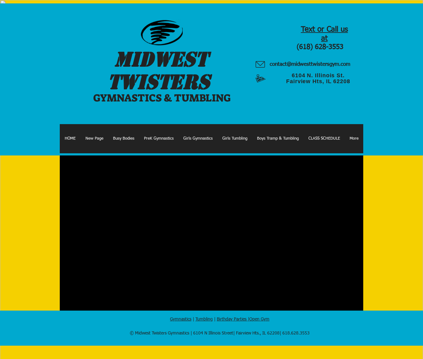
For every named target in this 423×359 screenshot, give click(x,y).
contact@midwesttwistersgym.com (310, 64)
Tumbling (204, 319)
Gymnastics (180, 319)
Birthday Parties (232, 319)
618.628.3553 (296, 333)
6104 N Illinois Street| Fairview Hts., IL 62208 (236, 333)
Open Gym (259, 319)
